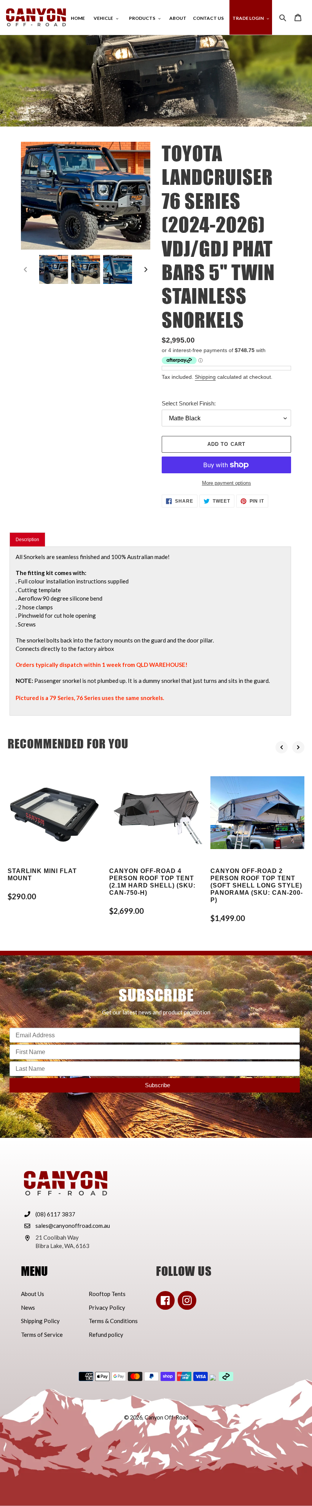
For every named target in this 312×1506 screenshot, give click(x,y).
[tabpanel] (150, 631)
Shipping (205, 377)
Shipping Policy (40, 1320)
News (28, 1307)
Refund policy (106, 1334)
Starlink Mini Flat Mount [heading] (42, 874)
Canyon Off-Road (166, 1417)
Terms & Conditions (113, 1320)
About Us (32, 1293)
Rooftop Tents (107, 1293)
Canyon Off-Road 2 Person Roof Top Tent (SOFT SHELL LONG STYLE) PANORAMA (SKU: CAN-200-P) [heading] (256, 886)
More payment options (226, 483)
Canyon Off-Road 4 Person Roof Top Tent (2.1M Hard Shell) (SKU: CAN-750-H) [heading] (152, 882)
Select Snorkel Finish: (189, 403)
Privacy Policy (107, 1307)
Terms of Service (42, 1334)
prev (281, 747)
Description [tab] (27, 539)
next (298, 747)
